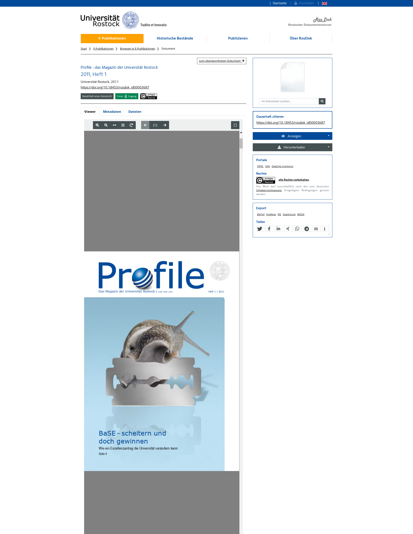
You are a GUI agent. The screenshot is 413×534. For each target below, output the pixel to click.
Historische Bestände (175, 38)
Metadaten (112, 111)
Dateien (134, 111)
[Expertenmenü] (329, 234)
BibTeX (261, 214)
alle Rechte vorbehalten (294, 180)
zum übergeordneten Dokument (220, 61)
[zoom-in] (97, 125)
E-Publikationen (112, 38)
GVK (267, 166)
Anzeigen (294, 136)
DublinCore (289, 214)
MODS (300, 214)
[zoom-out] (106, 125)
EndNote (271, 214)
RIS (279, 214)
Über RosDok (301, 38)
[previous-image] (145, 125)
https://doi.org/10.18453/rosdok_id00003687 (115, 87)
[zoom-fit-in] (123, 125)
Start (84, 48)
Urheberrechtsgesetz (269, 190)
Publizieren (238, 38)
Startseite (280, 3)
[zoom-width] (114, 125)
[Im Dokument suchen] (322, 101)
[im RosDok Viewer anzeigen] (292, 77)
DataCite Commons (282, 166)
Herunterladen (294, 147)
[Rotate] (131, 125)
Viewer (90, 111)
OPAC (260, 166)
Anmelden (305, 3)
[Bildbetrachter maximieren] (235, 125)
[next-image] (165, 125)
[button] (259, 229)
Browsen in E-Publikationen (137, 48)
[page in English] (322, 3)
